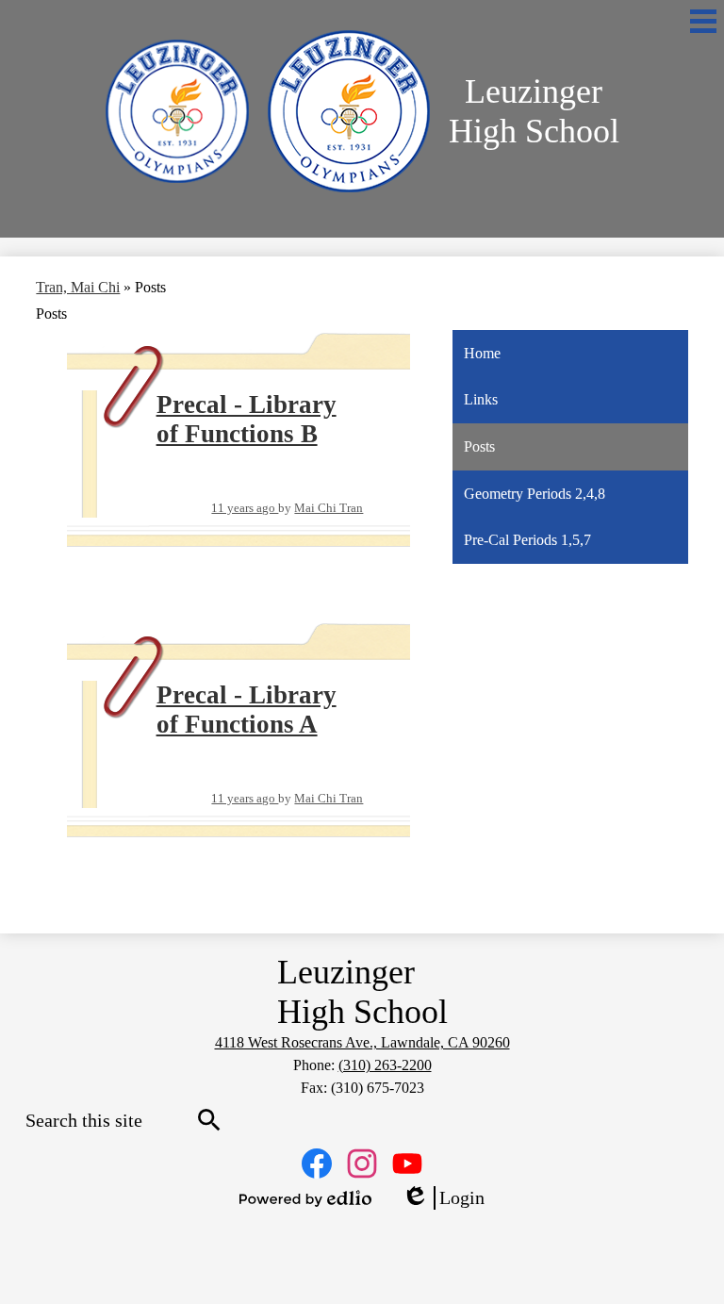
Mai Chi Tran (328, 508)
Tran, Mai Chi (78, 287)
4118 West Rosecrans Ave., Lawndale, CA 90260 (362, 1042)
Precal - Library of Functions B (246, 419)
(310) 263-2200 (385, 1065)
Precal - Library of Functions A (246, 709)
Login (443, 1198)
